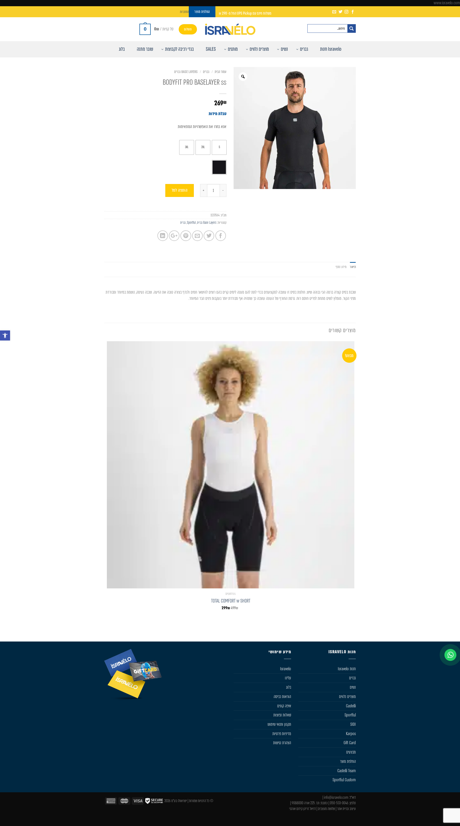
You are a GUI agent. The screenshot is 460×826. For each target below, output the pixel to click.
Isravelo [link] (285, 669)
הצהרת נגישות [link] (282, 743)
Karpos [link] (351, 734)
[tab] (353, 267)
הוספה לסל (180, 190)
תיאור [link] (353, 266)
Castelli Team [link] (346, 771)
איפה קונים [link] (284, 706)
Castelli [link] (351, 706)
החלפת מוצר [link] (348, 761)
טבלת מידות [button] (217, 114)
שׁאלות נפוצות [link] (282, 715)
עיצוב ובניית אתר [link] (346, 808)
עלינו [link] (288, 678)
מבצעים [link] (351, 752)
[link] (5, 335)
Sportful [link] (191, 222)
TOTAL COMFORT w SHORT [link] (230, 600)
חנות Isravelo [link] (347, 669)
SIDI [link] (353, 724)
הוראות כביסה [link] (282, 696)
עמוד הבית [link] (220, 71)
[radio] (219, 147)
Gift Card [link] (350, 743)
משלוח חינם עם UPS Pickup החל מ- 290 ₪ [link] (245, 13)
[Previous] (352, 630)
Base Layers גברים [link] (186, 71)
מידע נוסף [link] (341, 266)
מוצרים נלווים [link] (347, 696)
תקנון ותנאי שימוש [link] (279, 724)
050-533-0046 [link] (339, 803)
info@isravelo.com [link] (336, 797)
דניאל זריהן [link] (309, 808)
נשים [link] (353, 687)
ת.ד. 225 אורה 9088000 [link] (305, 803)
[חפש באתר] (351, 28)
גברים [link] (206, 71)
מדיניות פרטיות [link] (281, 734)
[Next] (334, 630)
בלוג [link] (288, 687)
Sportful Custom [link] (344, 780)
